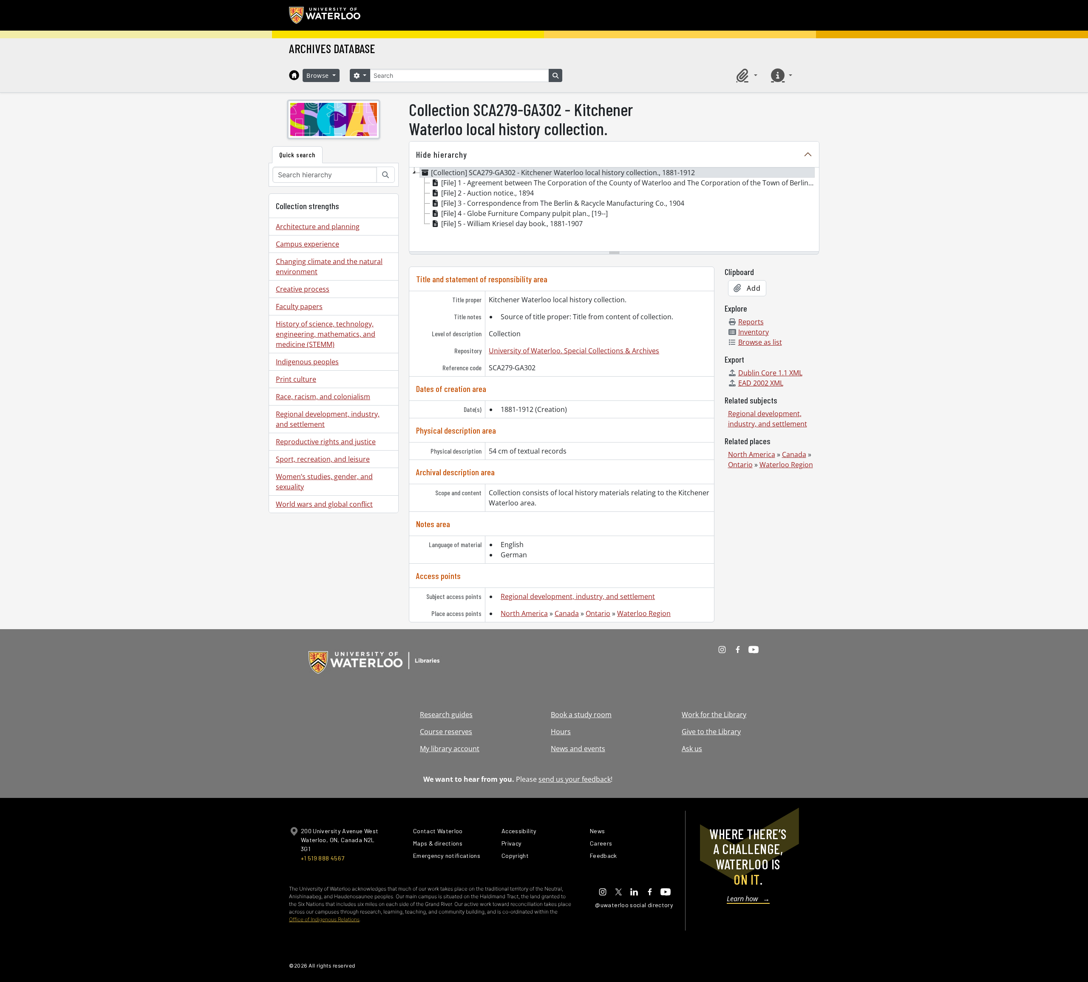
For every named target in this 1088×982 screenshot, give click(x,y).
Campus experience (307, 244)
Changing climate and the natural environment (329, 266)
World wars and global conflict (324, 504)
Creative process (302, 289)
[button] (745, 75)
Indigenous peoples (307, 361)
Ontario (598, 613)
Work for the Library (714, 714)
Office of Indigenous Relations (324, 919)
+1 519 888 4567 (322, 858)
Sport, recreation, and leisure (323, 459)
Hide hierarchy (441, 154)
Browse (318, 75)
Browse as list (760, 342)
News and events (578, 748)
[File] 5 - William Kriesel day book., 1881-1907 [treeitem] (512, 223)
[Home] (294, 75)
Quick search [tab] (297, 154)
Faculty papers (299, 306)
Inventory (753, 332)
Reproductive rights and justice (326, 441)
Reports (751, 321)
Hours (561, 731)
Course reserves (446, 731)
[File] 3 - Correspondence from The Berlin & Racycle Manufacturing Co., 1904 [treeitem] (562, 203)
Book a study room (581, 714)
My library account (449, 748)
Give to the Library (711, 731)
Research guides (446, 714)
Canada (567, 613)
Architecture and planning (318, 226)
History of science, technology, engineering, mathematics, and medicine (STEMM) (325, 334)
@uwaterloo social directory (634, 904)
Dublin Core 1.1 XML (770, 372)
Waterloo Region (644, 613)
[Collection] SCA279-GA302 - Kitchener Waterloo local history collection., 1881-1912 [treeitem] (563, 172)
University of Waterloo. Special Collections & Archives (574, 350)
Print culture (296, 379)
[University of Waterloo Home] (325, 15)
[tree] (614, 210)
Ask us (692, 748)
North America (524, 613)
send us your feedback (574, 779)
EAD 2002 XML (760, 383)
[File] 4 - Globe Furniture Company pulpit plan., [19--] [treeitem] (524, 213)
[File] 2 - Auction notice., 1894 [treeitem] (487, 193)
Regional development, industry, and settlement (328, 419)
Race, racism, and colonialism (323, 396)
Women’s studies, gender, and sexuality (324, 481)
